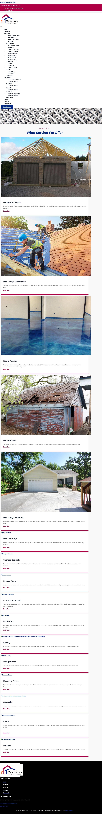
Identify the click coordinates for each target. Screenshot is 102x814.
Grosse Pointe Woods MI (12, 82)
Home (5, 29)
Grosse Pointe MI (14, 93)
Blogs (6, 99)
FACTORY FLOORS (13, 45)
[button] (30, 26)
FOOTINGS (11, 47)
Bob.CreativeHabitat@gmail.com (8, 803)
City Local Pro (69, 810)
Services (7, 33)
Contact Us (7, 104)
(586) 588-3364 (4, 806)
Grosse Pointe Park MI (12, 86)
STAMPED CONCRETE (10, 74)
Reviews (6, 101)
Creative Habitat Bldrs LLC (7, 2)
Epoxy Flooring (13, 39)
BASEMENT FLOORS (14, 35)
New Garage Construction (11, 56)
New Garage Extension (11, 60)
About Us (7, 31)
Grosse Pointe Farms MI (12, 90)
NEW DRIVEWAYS (13, 53)
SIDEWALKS (11, 71)
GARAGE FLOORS (13, 49)
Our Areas (7, 77)
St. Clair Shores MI (14, 79)
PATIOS (10, 63)
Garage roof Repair (11, 68)
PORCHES (11, 65)
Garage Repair (13, 51)
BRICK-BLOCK (12, 37)
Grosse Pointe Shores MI (12, 96)
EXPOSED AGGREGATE (10, 42)
